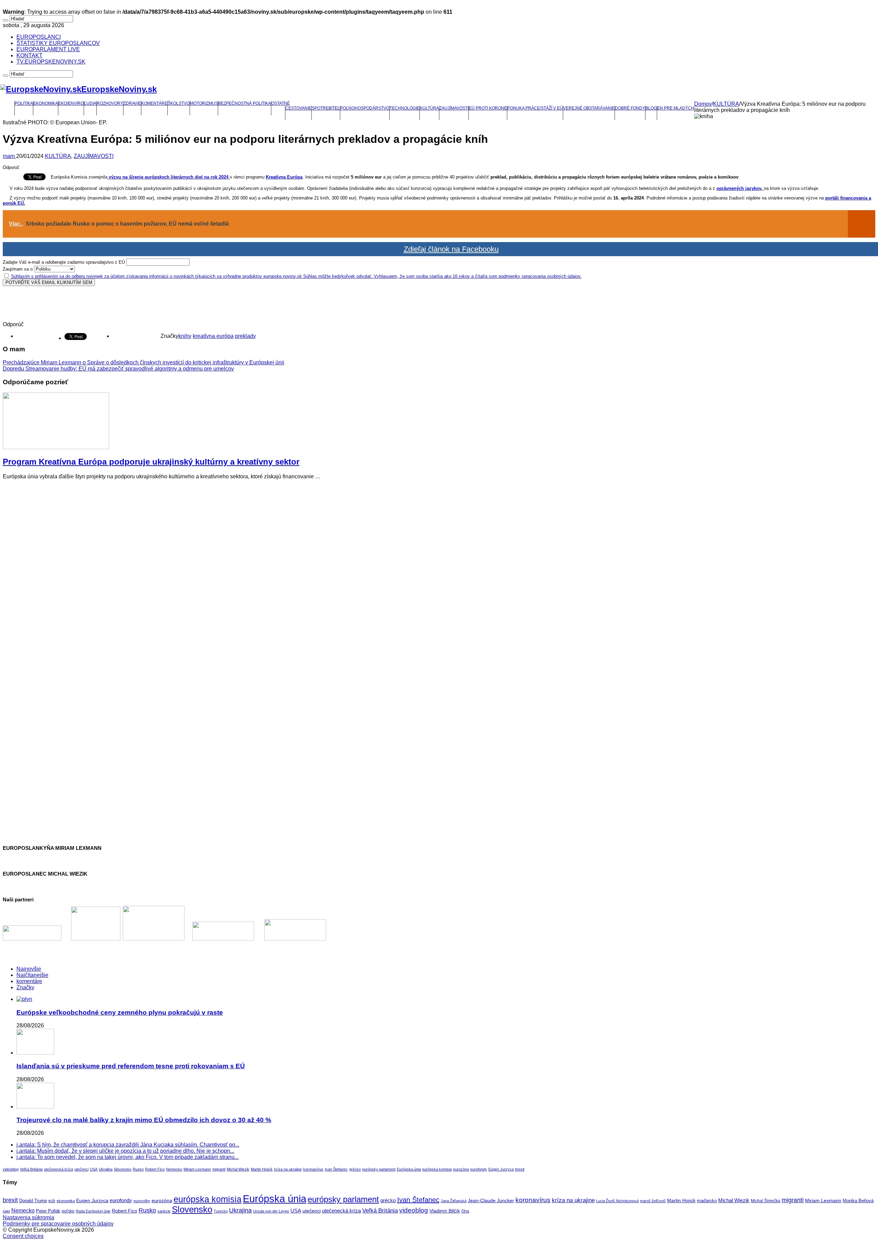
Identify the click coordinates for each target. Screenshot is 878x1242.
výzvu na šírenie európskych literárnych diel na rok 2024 (168, 177)
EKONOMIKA (45, 103)
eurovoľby (141, 1201)
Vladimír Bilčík (444, 1210)
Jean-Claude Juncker (491, 1200)
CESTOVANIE (298, 108)
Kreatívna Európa (284, 177)
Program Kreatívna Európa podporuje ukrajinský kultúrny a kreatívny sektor (151, 461)
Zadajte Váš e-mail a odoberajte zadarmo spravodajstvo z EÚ (64, 262)
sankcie (163, 1211)
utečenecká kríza (58, 1169)
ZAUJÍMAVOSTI (453, 108)
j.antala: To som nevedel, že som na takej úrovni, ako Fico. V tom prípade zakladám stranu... (127, 1157)
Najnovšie (28, 969)
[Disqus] (439, 571)
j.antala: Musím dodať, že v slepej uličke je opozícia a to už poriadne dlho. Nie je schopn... (125, 1151)
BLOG (651, 108)
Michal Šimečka (765, 1200)
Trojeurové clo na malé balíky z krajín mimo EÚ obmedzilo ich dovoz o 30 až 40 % (143, 1120)
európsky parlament (378, 1169)
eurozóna (461, 1169)
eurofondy (478, 1169)
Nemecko (174, 1169)
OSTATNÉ (280, 103)
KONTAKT (29, 55)
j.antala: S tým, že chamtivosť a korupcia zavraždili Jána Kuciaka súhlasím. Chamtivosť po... (127, 1145)
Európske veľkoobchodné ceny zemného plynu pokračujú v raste (119, 1012)
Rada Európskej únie (93, 1211)
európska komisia (437, 1169)
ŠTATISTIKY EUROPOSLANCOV (58, 43)
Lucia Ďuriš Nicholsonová (617, 1201)
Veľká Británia (31, 1169)
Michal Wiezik (238, 1169)
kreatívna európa (213, 336)
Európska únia (409, 1169)
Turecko (221, 1211)
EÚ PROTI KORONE (488, 108)
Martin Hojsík (262, 1169)
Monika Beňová (858, 1200)
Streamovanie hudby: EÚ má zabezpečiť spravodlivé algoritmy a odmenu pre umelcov (118, 369)
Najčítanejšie (32, 975)
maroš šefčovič (653, 1201)
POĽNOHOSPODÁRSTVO (364, 108)
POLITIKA (24, 103)
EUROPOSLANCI (38, 37)
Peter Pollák (48, 1211)
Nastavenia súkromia (28, 1217)
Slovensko (122, 1169)
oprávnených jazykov (738, 188)
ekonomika (66, 1201)
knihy (184, 336)
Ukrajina (105, 1169)
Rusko (138, 1169)
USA (93, 1169)
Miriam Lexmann (197, 1169)
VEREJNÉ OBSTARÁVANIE (589, 108)
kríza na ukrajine (288, 1169)
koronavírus (313, 1169)
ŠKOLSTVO (179, 103)
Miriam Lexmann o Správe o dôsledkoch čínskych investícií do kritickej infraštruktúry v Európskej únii (143, 362)
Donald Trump (33, 1200)
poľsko (68, 1211)
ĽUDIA (90, 103)
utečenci (81, 1169)
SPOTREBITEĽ (326, 108)
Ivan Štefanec (336, 1169)
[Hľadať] (5, 20)
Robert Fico (155, 1169)
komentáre (29, 981)
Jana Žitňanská (453, 1201)
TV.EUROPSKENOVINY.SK (50, 62)
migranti (218, 1169)
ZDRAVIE (132, 103)
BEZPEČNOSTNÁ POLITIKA (244, 103)
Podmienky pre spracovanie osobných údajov (58, 1224)
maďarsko (707, 1200)
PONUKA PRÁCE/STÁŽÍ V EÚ (535, 108)
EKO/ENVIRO (71, 103)
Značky (25, 987)
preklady (245, 336)
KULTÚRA (429, 108)
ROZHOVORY (110, 103)
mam (9, 156)
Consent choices (23, 1236)
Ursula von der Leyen (271, 1211)
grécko (355, 1169)
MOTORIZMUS (204, 103)
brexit (519, 1169)
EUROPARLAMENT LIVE (48, 49)
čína (465, 1211)
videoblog (11, 1169)
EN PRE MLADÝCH (675, 108)
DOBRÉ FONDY (630, 108)
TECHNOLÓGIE (404, 108)
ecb (51, 1201)
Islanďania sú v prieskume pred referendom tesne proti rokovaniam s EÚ (130, 1066)
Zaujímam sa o (18, 269)
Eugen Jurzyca (501, 1169)
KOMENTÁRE (154, 103)
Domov (703, 104)
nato (6, 1211)
